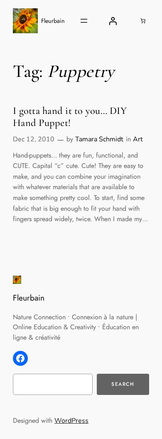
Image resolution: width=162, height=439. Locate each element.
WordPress (71, 420)
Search (123, 384)
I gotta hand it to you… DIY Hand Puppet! (70, 117)
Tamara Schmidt (99, 139)
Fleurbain (53, 21)
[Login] (113, 21)
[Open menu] (84, 21)
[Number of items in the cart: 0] (143, 21)
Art (138, 139)
